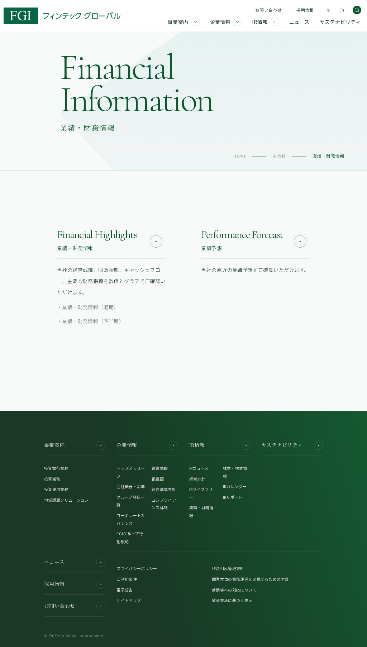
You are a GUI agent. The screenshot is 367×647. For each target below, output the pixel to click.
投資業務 (52, 479)
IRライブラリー (201, 493)
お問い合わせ (268, 10)
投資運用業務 (56, 489)
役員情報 (160, 468)
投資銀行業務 (56, 468)
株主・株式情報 (235, 472)
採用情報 (305, 10)
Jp (327, 10)
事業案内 (54, 445)
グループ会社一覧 (130, 501)
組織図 (158, 479)
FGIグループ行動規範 (129, 537)
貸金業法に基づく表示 (232, 600)
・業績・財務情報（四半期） (90, 321)
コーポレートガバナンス (130, 519)
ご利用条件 (126, 579)
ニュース (54, 562)
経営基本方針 (164, 489)
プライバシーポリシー (136, 568)
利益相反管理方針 (228, 568)
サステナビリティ (282, 445)
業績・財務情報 (201, 511)
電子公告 (124, 590)
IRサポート (233, 497)
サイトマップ (128, 600)
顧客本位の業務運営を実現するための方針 (250, 579)
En (341, 10)
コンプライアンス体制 (164, 504)
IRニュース (199, 468)
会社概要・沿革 (130, 486)
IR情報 (279, 156)
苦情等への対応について (234, 590)
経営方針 (197, 479)
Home (239, 156)
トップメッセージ (130, 472)
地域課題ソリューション (66, 500)
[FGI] (62, 16)
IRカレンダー (235, 486)
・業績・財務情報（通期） (88, 307)
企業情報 (126, 445)
